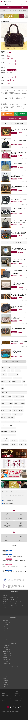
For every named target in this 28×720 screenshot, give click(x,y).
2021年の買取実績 (22, 440)
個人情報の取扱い (18, 693)
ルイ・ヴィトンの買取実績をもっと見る (14, 361)
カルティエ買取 (6, 628)
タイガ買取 (5, 657)
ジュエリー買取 (6, 674)
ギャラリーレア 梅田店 (17, 407)
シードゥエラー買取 (6, 651)
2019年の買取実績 (13, 444)
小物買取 (4, 678)
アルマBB (12, 80)
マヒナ (23, 381)
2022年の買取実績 (13, 440)
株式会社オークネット (7, 595)
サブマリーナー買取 (6, 649)
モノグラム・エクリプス (6, 381)
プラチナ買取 (5, 682)
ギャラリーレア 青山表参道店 (18, 396)
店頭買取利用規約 (18, 700)
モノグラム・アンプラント (6, 377)
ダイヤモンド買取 (6, 684)
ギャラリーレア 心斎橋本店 (19, 403)
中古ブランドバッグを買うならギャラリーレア (12, 597)
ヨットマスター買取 (6, 663)
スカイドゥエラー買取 (7, 655)
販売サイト (21, 4)
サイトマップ (4, 691)
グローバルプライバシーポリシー (20, 696)
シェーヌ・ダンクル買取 (7, 653)
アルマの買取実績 (23, 10)
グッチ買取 (5, 626)
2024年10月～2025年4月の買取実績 (8, 431)
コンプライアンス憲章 (19, 698)
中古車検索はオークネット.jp (8, 599)
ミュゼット (10, 374)
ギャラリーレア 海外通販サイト (9, 607)
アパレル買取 (5, 676)
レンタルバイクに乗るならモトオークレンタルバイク (13, 605)
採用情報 (3, 693)
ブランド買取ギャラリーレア (5, 10)
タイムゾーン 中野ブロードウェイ (7, 417)
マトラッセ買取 (6, 661)
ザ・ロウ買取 (5, 639)
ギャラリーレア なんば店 (6, 410)
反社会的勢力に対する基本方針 (7, 698)
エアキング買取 (6, 647)
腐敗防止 (3, 700)
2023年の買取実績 (5, 440)
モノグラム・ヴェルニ (11, 63)
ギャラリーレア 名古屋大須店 (7, 403)
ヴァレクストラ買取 (6, 637)
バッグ (8, 55)
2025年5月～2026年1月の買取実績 (8, 427)
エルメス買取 (5, 620)
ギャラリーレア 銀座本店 (6, 396)
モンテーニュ (17, 370)
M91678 (8, 83)
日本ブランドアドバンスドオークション (10, 609)
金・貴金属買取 (6, 680)
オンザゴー (3, 370)
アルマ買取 (18, 10)
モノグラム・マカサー (16, 381)
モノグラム (16, 374)
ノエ (8, 370)
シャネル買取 (5, 624)
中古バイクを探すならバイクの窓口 (9, 603)
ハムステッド (3, 374)
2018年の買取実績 (22, 444)
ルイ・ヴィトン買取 (13, 10)
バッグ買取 (11, 12)
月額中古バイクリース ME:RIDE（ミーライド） (12, 601)
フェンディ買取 (6, 632)
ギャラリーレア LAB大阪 (11, 70)
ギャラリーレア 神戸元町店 (18, 410)
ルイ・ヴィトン (10, 58)
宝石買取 (4, 686)
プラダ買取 (5, 630)
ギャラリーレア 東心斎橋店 (6, 407)
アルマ (14, 61)
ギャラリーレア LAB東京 (17, 414)
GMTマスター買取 (6, 645)
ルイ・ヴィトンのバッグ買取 (18, 12)
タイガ (2, 388)
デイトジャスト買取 (6, 659)
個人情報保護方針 (5, 695)
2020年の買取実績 (5, 444)
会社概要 (16, 691)
